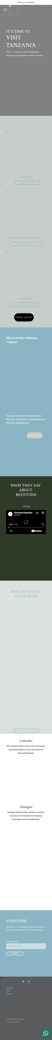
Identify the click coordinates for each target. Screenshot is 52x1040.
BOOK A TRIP (27, 182)
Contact (9, 993)
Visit (7, 990)
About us (9, 987)
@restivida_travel (26, 731)
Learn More (34, 435)
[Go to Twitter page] (23, 981)
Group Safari (24, 317)
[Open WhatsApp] (46, 1033)
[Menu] (5, 10)
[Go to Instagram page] (29, 981)
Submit (15, 954)
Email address (12, 942)
